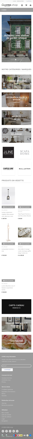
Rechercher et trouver (8, 400)
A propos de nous (7, 375)
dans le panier (9, 207)
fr (29, 1)
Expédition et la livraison (8, 391)
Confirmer (7, 369)
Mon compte (5, 412)
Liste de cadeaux (6, 416)
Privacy (4, 382)
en (30, 1)
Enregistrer (20, 1)
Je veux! (16, 47)
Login (14, 1)
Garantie (4, 395)
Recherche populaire (7, 405)
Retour (3, 393)
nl (27, 1)
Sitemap (4, 403)
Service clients (6, 387)
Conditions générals (7, 389)
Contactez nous (6, 380)
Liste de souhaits (6, 414)
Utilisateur (5, 410)
